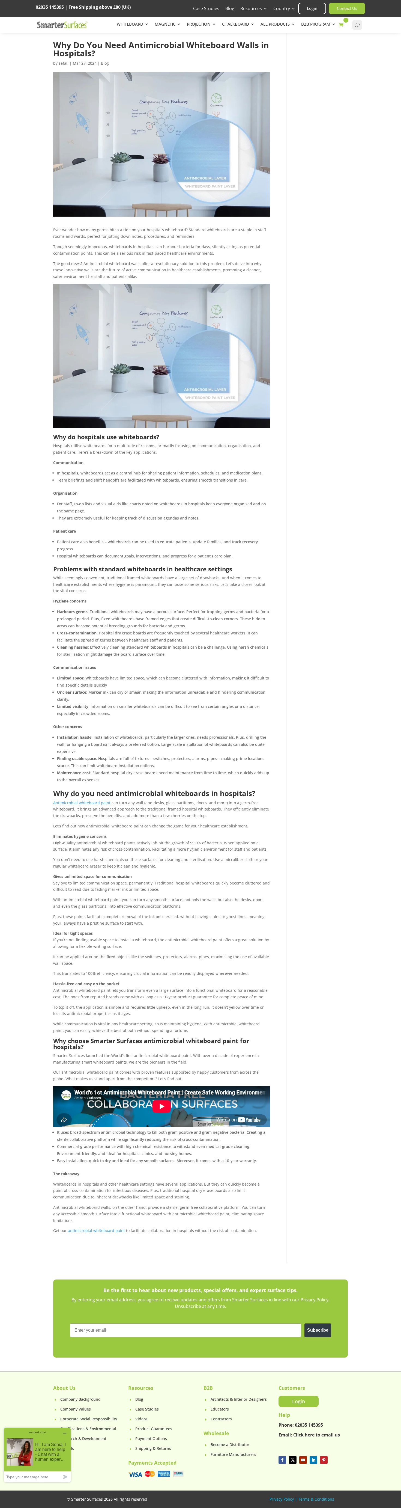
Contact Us (347, 8)
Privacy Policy (282, 1499)
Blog (229, 9)
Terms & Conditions (316, 1499)
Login (312, 8)
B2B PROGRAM (315, 24)
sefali (63, 63)
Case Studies (206, 9)
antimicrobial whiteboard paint (96, 1230)
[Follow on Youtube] (303, 1460)
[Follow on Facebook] (282, 1460)
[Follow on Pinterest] (324, 1460)
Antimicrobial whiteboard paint (81, 802)
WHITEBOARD (130, 24)
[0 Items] (342, 25)
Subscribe (317, 1330)
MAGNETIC (165, 24)
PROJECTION (199, 24)
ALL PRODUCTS (275, 24)
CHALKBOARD (235, 24)
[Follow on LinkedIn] (313, 1460)
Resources (251, 9)
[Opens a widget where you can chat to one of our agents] (37, 1455)
